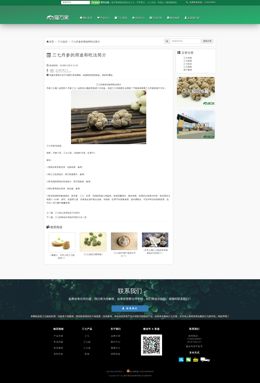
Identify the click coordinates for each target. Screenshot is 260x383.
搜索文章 (207, 41)
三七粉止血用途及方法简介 (67, 213)
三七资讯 (122, 18)
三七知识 (62, 41)
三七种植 (187, 67)
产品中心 (105, 18)
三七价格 (187, 58)
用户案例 (187, 70)
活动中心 (140, 18)
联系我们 (131, 308)
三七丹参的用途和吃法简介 (85, 41)
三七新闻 (187, 61)
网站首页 (87, 18)
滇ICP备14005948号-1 (115, 372)
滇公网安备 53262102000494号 (142, 372)
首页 (51, 41)
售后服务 (174, 18)
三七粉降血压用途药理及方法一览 (71, 217)
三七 (82, 196)
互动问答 (157, 18)
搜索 (96, 3)
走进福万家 (193, 18)
